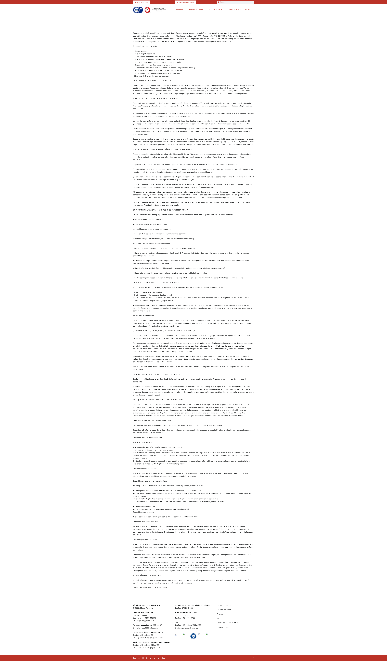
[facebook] (253, 658)
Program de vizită (224, 610)
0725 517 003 (187, 608)
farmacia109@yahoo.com (148, 628)
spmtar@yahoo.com (146, 621)
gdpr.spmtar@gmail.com (190, 628)
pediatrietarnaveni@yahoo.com (150, 638)
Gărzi (219, 618)
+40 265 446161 (147, 612)
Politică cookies (223, 627)
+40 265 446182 (146, 635)
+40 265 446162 (149, 618)
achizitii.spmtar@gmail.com (149, 648)
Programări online (224, 605)
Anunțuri (220, 614)
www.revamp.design (157, 658)
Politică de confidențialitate (227, 623)
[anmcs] (138, 7)
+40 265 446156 (143, 615)
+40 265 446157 (155, 625)
